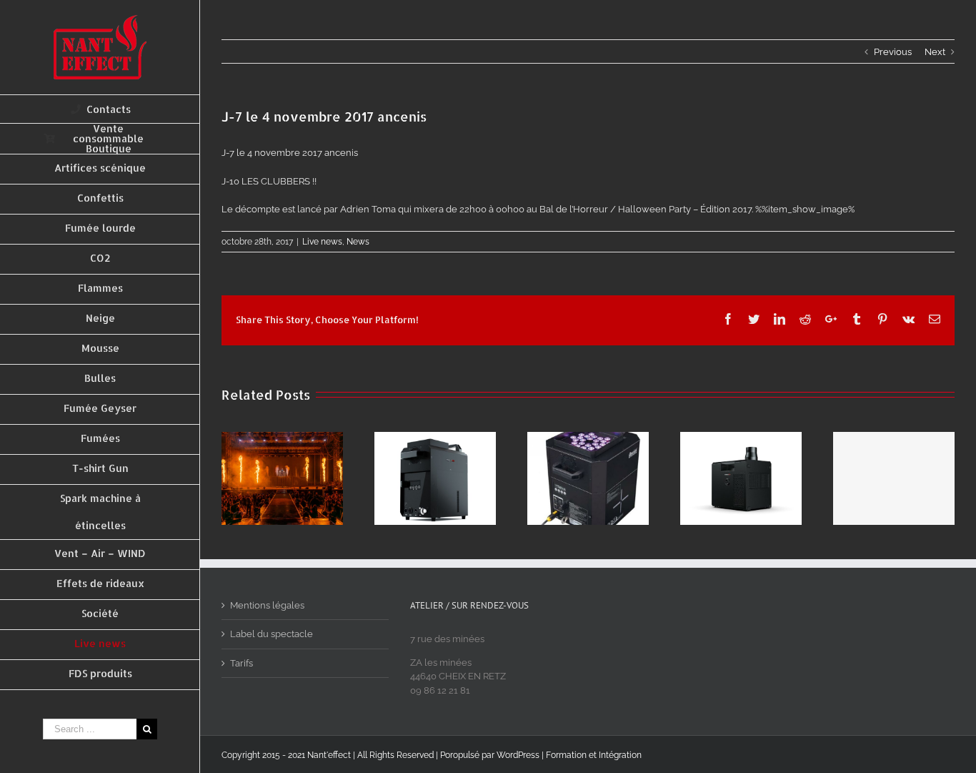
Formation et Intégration (594, 755)
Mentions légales (267, 605)
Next (935, 51)
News (358, 242)
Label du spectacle (271, 634)
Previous (893, 51)
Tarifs (241, 663)
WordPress (518, 755)
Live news (322, 242)
